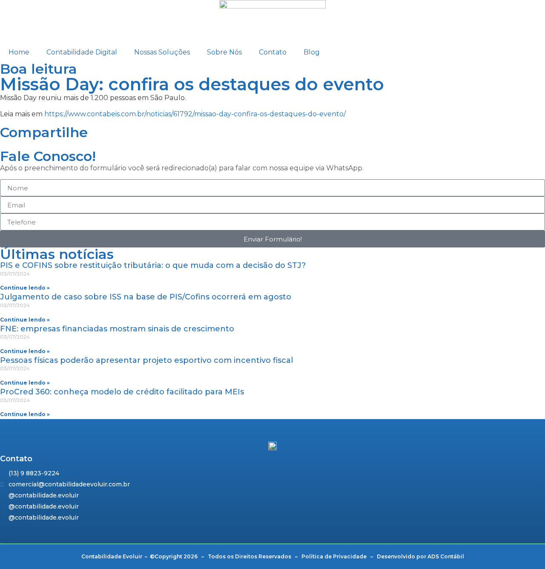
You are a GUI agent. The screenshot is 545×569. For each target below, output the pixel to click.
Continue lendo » (25, 287)
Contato (273, 52)
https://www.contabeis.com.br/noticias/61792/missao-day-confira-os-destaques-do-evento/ (195, 114)
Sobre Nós (224, 52)
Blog (312, 52)
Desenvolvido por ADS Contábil (420, 556)
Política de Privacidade (334, 556)
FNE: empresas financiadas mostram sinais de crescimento (117, 328)
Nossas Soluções (162, 52)
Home (19, 52)
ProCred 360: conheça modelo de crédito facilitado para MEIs (122, 392)
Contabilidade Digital (81, 52)
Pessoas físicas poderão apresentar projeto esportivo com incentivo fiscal (146, 360)
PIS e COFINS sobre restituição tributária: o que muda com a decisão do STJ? (153, 265)
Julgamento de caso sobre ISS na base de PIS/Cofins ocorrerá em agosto (145, 297)
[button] (2, 144)
